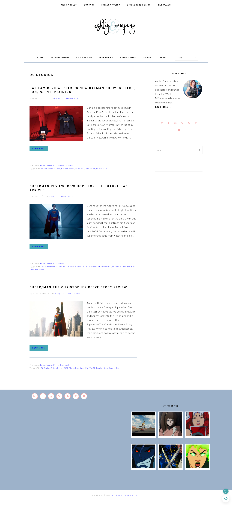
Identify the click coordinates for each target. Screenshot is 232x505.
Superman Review (37, 270)
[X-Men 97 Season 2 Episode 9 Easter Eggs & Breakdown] (197, 434)
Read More (38, 148)
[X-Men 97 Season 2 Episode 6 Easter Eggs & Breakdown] (197, 467)
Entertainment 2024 (59, 368)
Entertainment (46, 165)
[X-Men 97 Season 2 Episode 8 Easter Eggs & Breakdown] (143, 467)
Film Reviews (58, 165)
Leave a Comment (73, 98)
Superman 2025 (128, 267)
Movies (67, 365)
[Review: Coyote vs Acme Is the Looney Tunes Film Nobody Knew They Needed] (143, 434)
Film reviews (70, 267)
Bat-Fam (57, 169)
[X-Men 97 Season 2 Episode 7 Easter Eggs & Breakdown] (170, 467)
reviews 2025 (101, 169)
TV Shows (69, 165)
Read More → (163, 106)
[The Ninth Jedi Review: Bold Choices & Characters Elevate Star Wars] (170, 434)
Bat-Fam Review (67, 169)
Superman (116, 267)
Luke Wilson (90, 169)
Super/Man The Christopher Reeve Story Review (78, 287)
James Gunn (82, 267)
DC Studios (79, 169)
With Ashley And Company (116, 31)
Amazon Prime (47, 169)
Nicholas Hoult (94, 267)
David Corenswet (48, 267)
